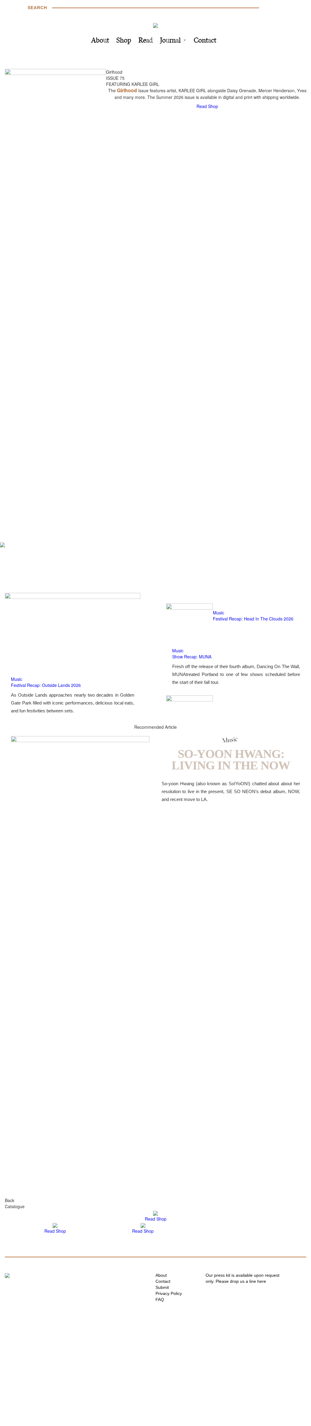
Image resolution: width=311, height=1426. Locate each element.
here (261, 1281)
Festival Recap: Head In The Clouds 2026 (253, 619)
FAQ (160, 1299)
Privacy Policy (169, 1293)
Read (145, 40)
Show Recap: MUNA (191, 657)
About (100, 40)
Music (16, 679)
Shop (123, 40)
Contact (205, 40)
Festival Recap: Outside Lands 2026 (46, 685)
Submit (162, 1287)
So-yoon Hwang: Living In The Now (231, 759)
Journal (170, 40)
